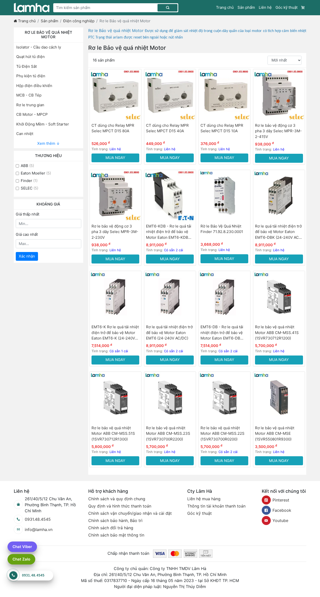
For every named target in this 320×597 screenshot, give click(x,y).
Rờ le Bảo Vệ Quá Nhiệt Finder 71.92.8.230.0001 (221, 229)
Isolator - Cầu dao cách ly (38, 47)
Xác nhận (27, 256)
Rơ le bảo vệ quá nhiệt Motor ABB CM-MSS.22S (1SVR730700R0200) (222, 434)
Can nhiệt (24, 133)
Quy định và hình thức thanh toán (119, 506)
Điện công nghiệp (78, 20)
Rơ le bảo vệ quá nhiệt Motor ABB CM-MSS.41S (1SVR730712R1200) (277, 332)
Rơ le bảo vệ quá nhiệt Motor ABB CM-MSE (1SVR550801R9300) (274, 434)
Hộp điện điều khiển (34, 85)
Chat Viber (22, 546)
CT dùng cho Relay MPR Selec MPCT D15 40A (167, 128)
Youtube (280, 520)
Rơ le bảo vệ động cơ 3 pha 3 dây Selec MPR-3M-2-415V (278, 131)
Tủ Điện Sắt (26, 66)
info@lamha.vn (38, 529)
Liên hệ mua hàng (203, 498)
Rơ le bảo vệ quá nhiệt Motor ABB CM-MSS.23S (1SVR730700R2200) (168, 434)
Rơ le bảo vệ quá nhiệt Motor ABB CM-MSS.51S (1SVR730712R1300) (113, 434)
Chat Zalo (21, 559)
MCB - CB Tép (29, 95)
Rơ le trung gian (30, 104)
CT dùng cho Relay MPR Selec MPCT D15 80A (113, 128)
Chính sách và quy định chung (116, 498)
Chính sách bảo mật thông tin (116, 535)
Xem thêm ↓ (48, 143)
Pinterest (280, 500)
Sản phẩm (246, 7)
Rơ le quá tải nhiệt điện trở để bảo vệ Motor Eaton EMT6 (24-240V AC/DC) (169, 332)
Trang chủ (225, 7)
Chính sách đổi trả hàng (110, 527)
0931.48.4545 (38, 519)
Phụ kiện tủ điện (30, 76)
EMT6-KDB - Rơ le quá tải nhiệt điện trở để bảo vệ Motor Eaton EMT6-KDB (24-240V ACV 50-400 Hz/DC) (168, 232)
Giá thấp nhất (27, 214)
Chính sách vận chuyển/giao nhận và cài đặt (130, 513)
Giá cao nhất (27, 234)
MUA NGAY (115, 157)
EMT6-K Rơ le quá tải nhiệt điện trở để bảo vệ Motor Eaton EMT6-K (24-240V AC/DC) (115, 332)
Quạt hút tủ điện (30, 56)
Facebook (281, 510)
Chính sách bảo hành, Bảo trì (115, 520)
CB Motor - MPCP (32, 114)
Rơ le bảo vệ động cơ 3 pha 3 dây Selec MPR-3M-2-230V (115, 232)
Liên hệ (265, 7)
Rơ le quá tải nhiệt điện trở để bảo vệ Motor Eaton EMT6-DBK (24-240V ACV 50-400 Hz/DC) (278, 232)
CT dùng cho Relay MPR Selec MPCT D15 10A (221, 128)
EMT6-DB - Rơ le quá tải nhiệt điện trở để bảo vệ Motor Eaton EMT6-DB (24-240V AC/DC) (221, 332)
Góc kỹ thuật (287, 7)
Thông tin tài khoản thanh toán (216, 506)
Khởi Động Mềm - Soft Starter (42, 124)
